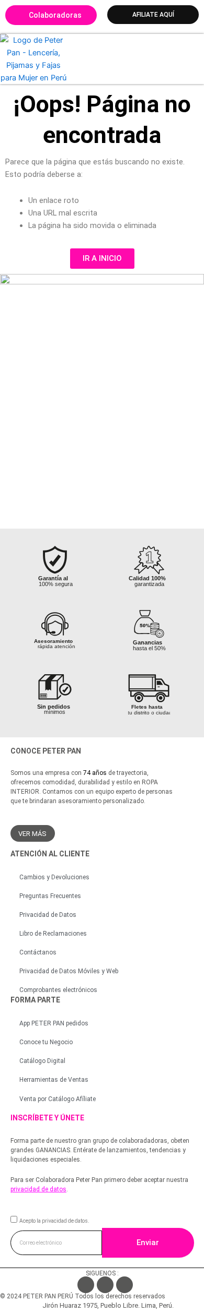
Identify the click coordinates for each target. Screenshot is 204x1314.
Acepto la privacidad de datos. (54, 1221)
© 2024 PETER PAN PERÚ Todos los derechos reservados (82, 1296)
